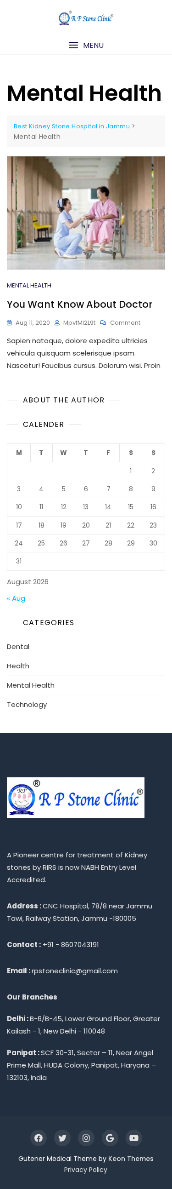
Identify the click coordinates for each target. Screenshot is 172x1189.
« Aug (16, 598)
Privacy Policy (85, 1169)
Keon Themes (131, 1158)
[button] (86, 45)
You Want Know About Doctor (80, 304)
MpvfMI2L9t (79, 322)
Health (18, 666)
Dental (18, 646)
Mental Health (29, 285)
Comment (125, 323)
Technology (27, 704)
